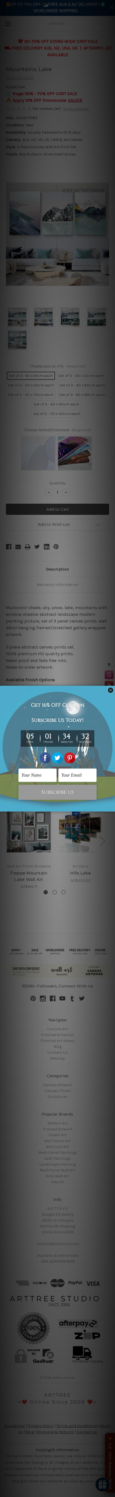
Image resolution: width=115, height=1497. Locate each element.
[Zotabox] (111, 806)
